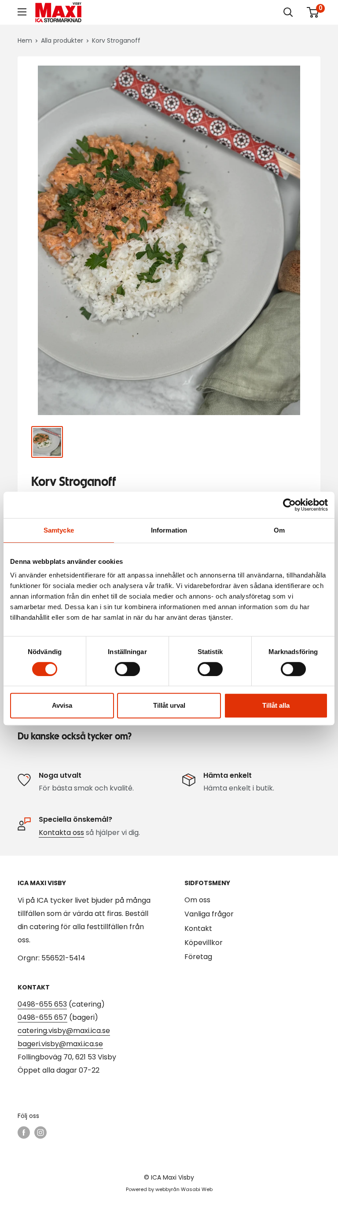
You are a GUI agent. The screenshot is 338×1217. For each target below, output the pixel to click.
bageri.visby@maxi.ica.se (60, 1044)
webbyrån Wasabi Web (184, 1189)
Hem (25, 40)
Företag (198, 957)
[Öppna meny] (22, 11)
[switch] (127, 669)
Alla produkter (62, 40)
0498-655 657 (42, 1017)
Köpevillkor (203, 943)
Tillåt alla (276, 705)
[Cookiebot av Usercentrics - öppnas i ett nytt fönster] (289, 504)
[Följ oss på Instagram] (40, 1132)
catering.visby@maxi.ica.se (64, 1031)
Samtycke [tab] (59, 530)
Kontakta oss (61, 832)
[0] (313, 12)
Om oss (197, 900)
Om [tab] (279, 530)
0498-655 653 (42, 1004)
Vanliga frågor (209, 914)
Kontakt (198, 928)
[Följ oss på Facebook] (24, 1132)
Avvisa (62, 705)
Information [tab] (169, 530)
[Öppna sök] (288, 12)
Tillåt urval (169, 705)
